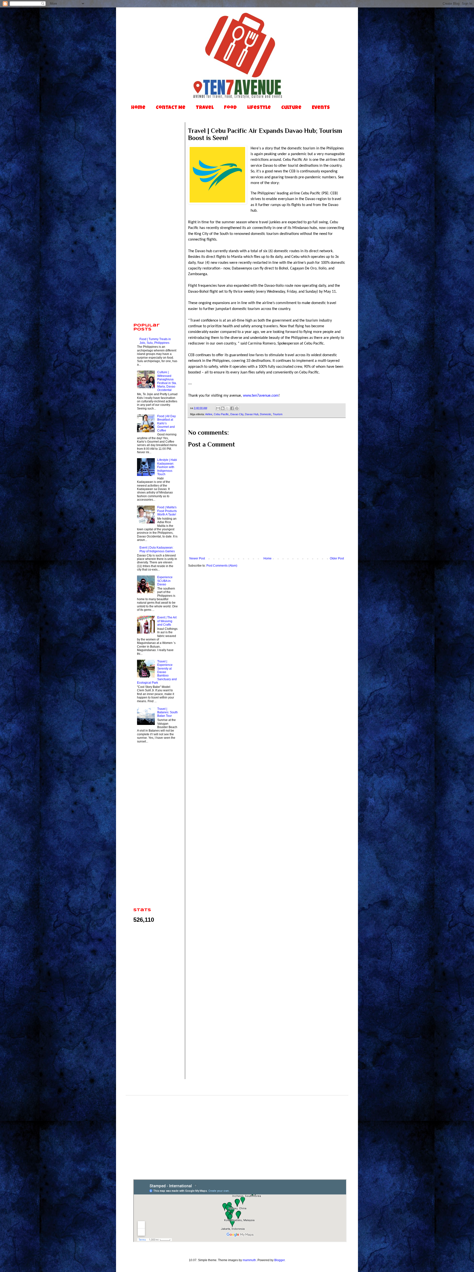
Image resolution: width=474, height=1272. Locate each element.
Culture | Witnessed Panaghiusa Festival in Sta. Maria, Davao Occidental (167, 381)
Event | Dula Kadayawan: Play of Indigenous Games (157, 549)
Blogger (279, 1260)
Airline (208, 414)
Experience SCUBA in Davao (165, 580)
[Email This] (218, 408)
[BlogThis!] (222, 408)
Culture (291, 107)
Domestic (265, 414)
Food (230, 107)
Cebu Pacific (221, 414)
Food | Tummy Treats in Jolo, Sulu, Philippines (155, 340)
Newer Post (197, 558)
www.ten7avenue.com (260, 396)
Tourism (277, 414)
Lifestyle (259, 107)
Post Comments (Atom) (221, 565)
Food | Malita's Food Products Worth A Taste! (167, 511)
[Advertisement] (155, 242)
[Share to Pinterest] (236, 408)
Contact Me (170, 107)
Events (321, 107)
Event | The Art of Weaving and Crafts (167, 621)
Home (138, 107)
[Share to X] (227, 408)
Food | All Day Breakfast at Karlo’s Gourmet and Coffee (166, 423)
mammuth (249, 1260)
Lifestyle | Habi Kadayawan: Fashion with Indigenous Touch (167, 467)
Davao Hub (251, 414)
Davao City (236, 414)
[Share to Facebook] (232, 408)
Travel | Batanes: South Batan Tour (167, 712)
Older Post (337, 558)
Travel (205, 107)
